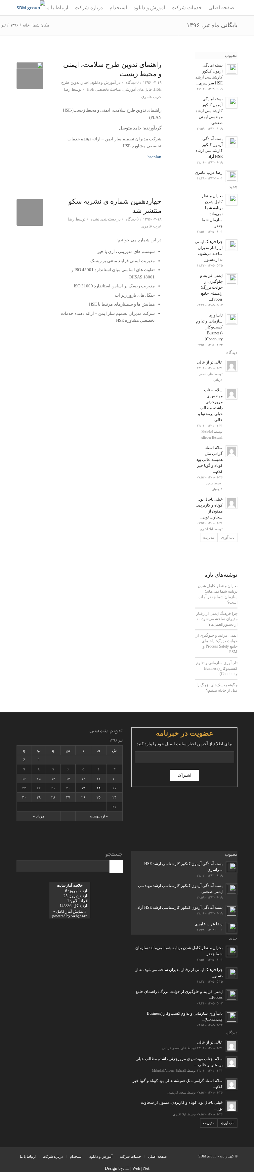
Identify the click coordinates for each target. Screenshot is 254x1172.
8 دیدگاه (132, 219)
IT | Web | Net (137, 1168)
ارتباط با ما (28, 1156)
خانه (26, 25)
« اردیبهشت (99, 815)
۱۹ (83, 787)
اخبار (85, 82)
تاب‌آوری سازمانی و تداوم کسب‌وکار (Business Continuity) (216, 668)
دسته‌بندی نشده (103, 219)
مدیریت (209, 537)
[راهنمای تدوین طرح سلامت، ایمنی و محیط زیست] (30, 75)
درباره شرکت (53, 1156)
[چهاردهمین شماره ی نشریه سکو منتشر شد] (30, 212)
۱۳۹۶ (14, 25)
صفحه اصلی (157, 1156)
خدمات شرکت (130, 1156)
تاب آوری (227, 537)
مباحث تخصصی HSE (104, 89)
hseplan (154, 156)
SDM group (207, 1156)
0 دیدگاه (132, 82)
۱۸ (99, 787)
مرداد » (38, 815)
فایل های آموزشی (137, 89)
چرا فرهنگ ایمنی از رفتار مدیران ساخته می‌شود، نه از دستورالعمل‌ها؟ (216, 619)
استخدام (76, 1156)
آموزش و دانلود (103, 82)
